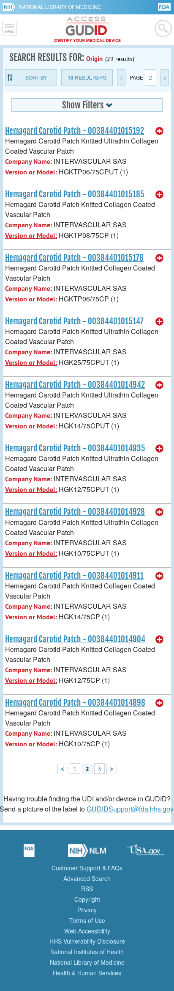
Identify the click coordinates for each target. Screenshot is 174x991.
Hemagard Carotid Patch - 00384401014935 (75, 448)
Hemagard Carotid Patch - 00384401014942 (75, 385)
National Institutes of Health (87, 951)
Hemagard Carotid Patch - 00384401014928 (75, 512)
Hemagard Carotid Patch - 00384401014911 (74, 576)
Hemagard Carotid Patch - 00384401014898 (75, 703)
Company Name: (28, 161)
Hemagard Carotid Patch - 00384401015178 (74, 258)
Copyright (87, 899)
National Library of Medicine (60, 6)
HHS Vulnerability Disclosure (87, 941)
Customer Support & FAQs (87, 868)
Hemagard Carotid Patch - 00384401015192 (74, 131)
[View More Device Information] (159, 131)
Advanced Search (87, 878)
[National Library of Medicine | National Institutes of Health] (87, 853)
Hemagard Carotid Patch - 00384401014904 (75, 639)
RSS (87, 888)
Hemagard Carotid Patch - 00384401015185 (74, 194)
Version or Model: (31, 172)
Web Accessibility (87, 931)
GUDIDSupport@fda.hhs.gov (130, 809)
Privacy (87, 909)
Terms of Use (87, 920)
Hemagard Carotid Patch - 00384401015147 (74, 321)
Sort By (36, 77)
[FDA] (165, 6)
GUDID (87, 30)
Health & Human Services (87, 973)
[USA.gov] (145, 853)
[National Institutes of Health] (11, 7)
